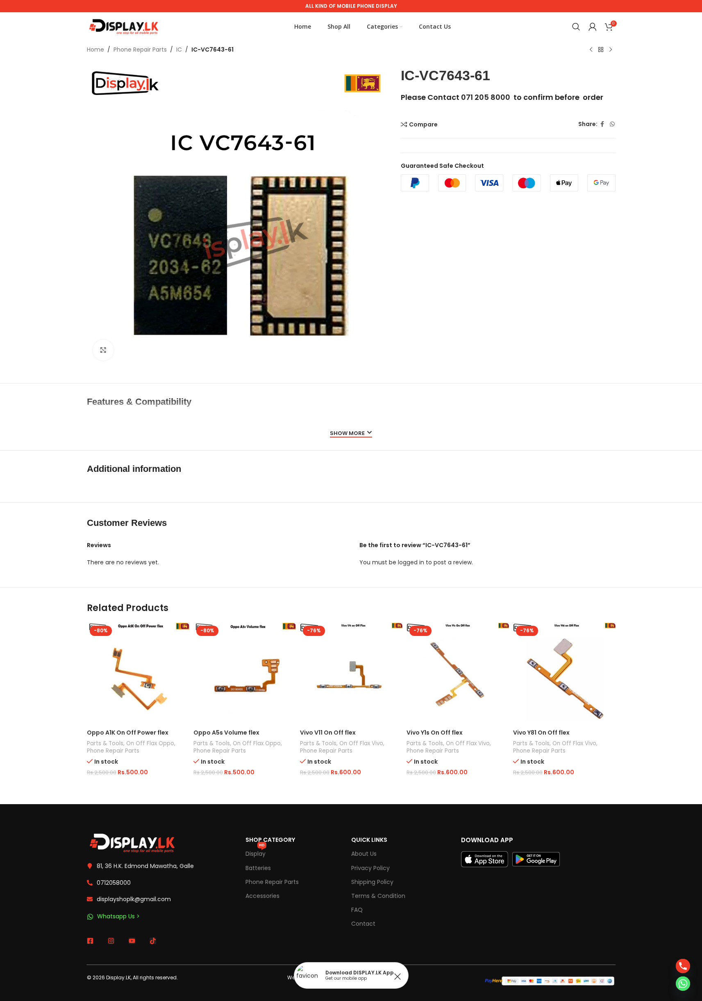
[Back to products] (601, 50)
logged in (411, 562)
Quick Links (369, 840)
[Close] (397, 976)
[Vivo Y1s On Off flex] (458, 674)
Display (255, 852)
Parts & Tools (105, 743)
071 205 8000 (485, 97)
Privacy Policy (370, 868)
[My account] (592, 26)
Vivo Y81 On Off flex (541, 732)
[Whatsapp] (683, 983)
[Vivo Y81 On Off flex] (564, 674)
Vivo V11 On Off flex (328, 732)
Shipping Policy (372, 882)
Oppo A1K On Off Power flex (127, 732)
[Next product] (611, 50)
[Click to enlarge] (103, 350)
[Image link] (132, 843)
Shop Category (270, 840)
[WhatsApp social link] (612, 124)
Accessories (262, 896)
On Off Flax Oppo (150, 743)
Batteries (258, 868)
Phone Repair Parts (140, 49)
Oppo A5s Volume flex (226, 732)
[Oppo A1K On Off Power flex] (138, 674)
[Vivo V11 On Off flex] (351, 674)
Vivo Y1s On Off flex (435, 732)
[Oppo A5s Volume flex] (244, 674)
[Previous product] (591, 50)
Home (95, 49)
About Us (364, 854)
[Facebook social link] (602, 124)
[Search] (576, 26)
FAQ (357, 910)
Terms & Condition (378, 896)
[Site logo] (124, 26)
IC (179, 49)
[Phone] (683, 966)
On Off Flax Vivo (361, 743)
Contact (363, 924)
